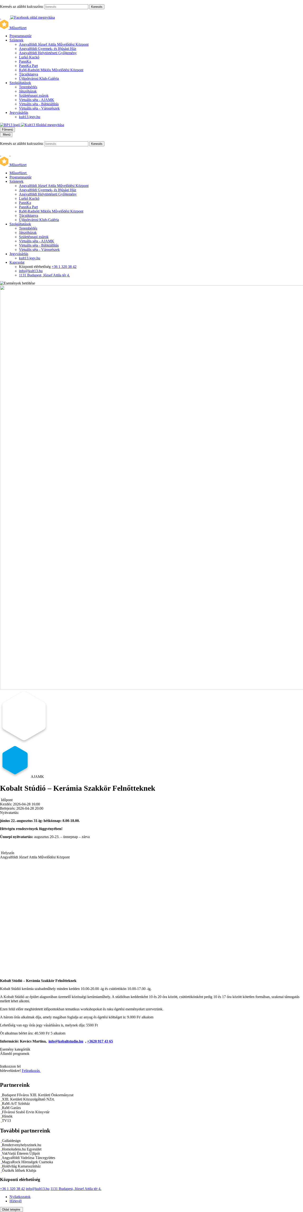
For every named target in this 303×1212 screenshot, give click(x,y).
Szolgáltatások (20, 83)
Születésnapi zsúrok (34, 95)
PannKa (25, 61)
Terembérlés (28, 87)
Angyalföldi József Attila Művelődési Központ (54, 44)
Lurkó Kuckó (29, 57)
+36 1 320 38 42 (64, 267)
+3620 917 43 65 (100, 1041)
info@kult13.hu (31, 271)
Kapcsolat (16, 262)
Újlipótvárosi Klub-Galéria (39, 78)
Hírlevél (15, 1201)
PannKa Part (28, 66)
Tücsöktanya (28, 74)
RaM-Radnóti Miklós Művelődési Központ (51, 70)
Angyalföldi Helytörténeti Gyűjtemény (48, 53)
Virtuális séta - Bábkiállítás (39, 104)
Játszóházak (28, 91)
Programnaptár (20, 36)
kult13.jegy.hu (29, 117)
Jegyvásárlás (18, 113)
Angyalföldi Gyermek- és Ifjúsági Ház (47, 49)
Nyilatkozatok (20, 1197)
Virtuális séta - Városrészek (39, 108)
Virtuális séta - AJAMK (36, 100)
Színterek (16, 40)
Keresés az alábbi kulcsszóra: (22, 6)
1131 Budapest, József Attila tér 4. (44, 275)
